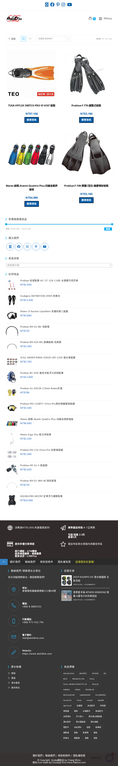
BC (105, 673)
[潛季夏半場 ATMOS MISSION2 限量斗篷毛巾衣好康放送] (66, 595)
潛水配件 (67, 722)
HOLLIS (95, 684)
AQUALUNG (68, 673)
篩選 (108, 229)
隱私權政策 (64, 562)
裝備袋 (98, 727)
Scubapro (100, 695)
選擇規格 (32, 120)
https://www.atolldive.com (37, 654)
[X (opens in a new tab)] (47, 4)
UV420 (90, 700)
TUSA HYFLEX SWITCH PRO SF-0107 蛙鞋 (31, 105)
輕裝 (13, 673)
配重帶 (85, 733)
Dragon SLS (78, 679)
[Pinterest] (36, 247)
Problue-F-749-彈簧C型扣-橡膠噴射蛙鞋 (86, 185)
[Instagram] (27, 247)
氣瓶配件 (99, 711)
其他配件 (91, 706)
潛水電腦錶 (80, 722)
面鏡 (87, 738)
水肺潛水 (67, 716)
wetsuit (67, 706)
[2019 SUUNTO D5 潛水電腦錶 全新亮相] (66, 580)
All (110, 39)
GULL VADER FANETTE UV (75, 684)
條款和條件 (46, 562)
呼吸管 (103, 706)
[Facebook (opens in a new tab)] (52, 4)
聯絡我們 (30, 562)
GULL (92, 679)
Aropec (83, 673)
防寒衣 (66, 738)
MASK (78, 690)
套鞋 (76, 711)
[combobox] (59, 265)
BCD (65, 679)
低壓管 (79, 706)
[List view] (30, 38)
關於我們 (15, 562)
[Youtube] (44, 247)
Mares (66, 690)
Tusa (79, 700)
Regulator (69, 695)
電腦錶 (77, 738)
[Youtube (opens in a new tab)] (69, 4)
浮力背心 (80, 716)
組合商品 (15, 688)
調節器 (66, 733)
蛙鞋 (88, 727)
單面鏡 (66, 711)
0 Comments (89, 584)
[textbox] (59, 265)
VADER (101, 700)
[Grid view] (23, 38)
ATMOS (95, 673)
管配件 (66, 727)
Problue (89, 690)
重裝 (13, 678)
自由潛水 (78, 727)
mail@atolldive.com (33, 638)
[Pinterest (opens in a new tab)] (58, 4)
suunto (67, 700)
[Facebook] (19, 247)
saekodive (85, 695)
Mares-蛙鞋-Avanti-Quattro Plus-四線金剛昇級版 (32, 187)
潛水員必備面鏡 (95, 716)
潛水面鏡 (94, 722)
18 (106, 39)
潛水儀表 (15, 683)
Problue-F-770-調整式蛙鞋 (86, 105)
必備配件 (86, 711)
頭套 (95, 738)
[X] (10, 247)
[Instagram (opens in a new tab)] (63, 4)
